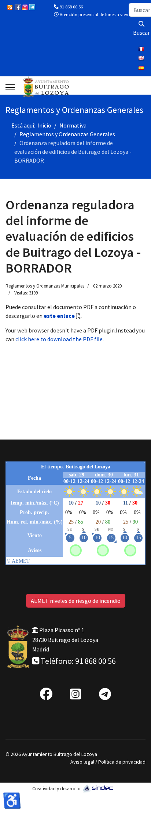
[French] (142, 49)
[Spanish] (142, 68)
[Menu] (10, 87)
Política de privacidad (122, 761)
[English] (142, 59)
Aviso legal (82, 761)
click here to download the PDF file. (59, 339)
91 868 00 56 (71, 6)
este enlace (59, 315)
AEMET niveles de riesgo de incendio (76, 600)
